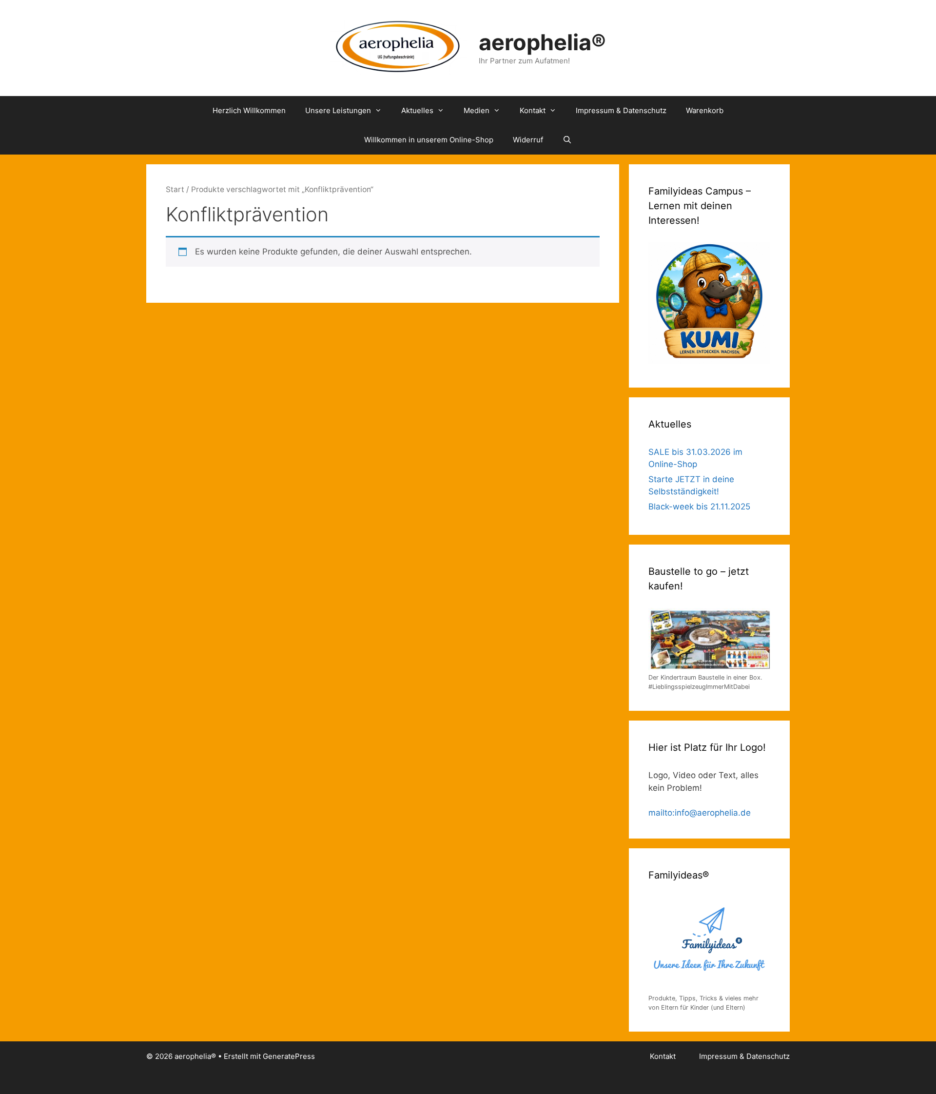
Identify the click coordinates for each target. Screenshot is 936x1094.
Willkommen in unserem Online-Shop (428, 139)
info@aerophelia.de (713, 813)
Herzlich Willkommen (249, 110)
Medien (476, 110)
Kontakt (533, 110)
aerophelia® (542, 42)
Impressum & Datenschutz (621, 110)
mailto (660, 813)
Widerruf (528, 139)
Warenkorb (704, 110)
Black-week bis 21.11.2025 (699, 506)
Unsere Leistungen (338, 110)
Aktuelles (417, 110)
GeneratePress (289, 1056)
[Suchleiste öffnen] (567, 140)
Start (175, 189)
